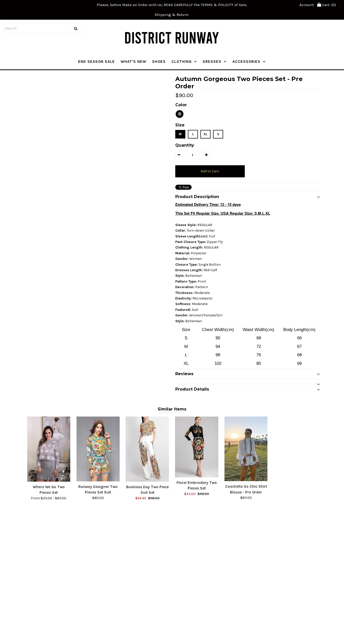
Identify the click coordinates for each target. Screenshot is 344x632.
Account (306, 5)
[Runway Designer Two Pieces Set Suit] (98, 449)
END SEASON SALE (96, 61)
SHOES (159, 61)
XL (205, 134)
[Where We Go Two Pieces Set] (48, 449)
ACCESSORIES (246, 61)
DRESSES (212, 61)
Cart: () (328, 5)
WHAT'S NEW (133, 61)
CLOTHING (181, 61)
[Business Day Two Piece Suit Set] (147, 449)
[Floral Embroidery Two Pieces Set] (196, 447)
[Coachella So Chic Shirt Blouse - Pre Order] (245, 449)
